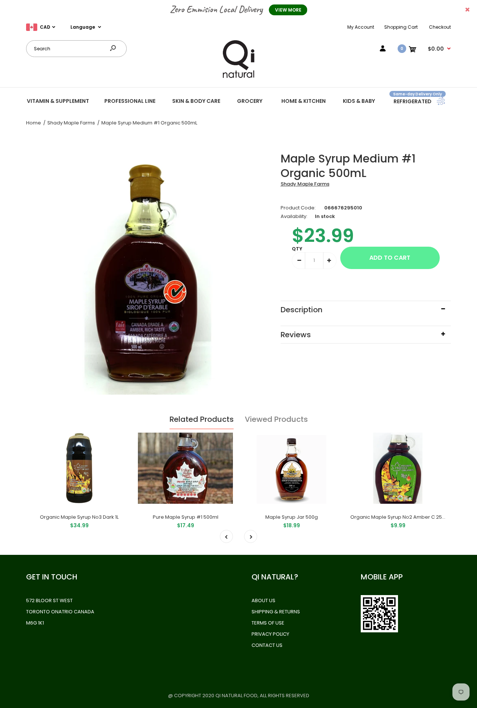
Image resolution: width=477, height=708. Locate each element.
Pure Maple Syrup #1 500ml (185, 517)
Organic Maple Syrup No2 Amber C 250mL (401, 517)
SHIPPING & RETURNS (276, 611)
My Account (360, 27)
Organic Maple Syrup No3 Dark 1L (79, 517)
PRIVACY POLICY (270, 634)
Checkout (440, 27)
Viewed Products (276, 419)
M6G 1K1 (35, 622)
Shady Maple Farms (305, 183)
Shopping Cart (401, 27)
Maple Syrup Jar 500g (291, 517)
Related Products (202, 419)
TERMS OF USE (268, 622)
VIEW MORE (288, 10)
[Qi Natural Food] (238, 77)
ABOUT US (263, 600)
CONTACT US (267, 645)
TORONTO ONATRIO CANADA (60, 611)
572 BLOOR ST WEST (49, 600)
